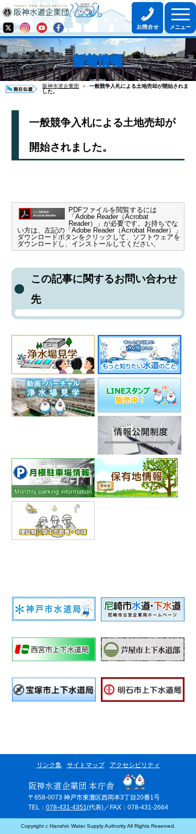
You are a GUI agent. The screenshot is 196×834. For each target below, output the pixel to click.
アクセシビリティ (135, 765)
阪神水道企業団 (60, 86)
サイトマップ (86, 765)
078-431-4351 (66, 807)
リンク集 (49, 765)
